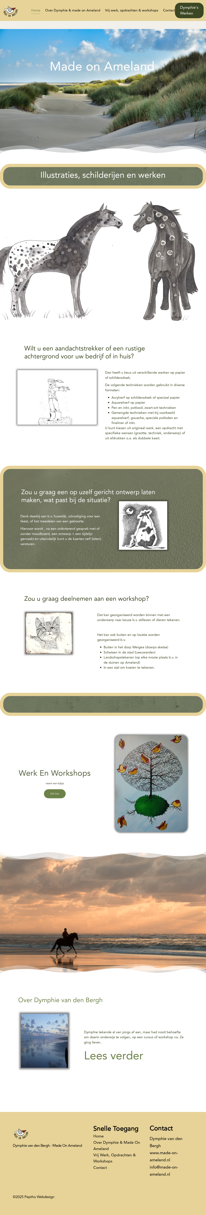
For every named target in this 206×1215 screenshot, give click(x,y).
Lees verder (113, 1056)
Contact (169, 10)
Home (35, 10)
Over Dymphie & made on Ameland (72, 10)
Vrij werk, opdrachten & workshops (131, 10)
